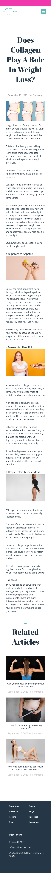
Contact (32, 806)
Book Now (14, 806)
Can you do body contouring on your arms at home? (25, 685)
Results (12, 817)
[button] (43, 11)
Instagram (33, 822)
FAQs (31, 811)
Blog (11, 822)
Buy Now (13, 811)
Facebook (33, 817)
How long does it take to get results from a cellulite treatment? (26, 768)
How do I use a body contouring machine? (26, 726)
